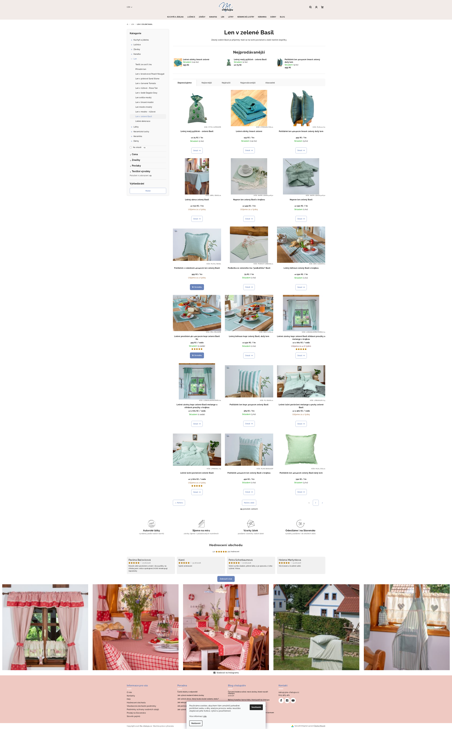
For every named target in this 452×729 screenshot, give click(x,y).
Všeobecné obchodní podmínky (141, 706)
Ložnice (137, 44)
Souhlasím (256, 707)
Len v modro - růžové (145, 112)
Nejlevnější (207, 83)
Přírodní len (140, 69)
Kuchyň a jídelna (141, 40)
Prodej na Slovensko (136, 713)
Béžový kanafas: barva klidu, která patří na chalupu (249, 700)
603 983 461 (284, 695)
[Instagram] (287, 700)
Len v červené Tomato (145, 83)
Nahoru (180, 503)
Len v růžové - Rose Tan (146, 88)
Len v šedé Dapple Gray (146, 93)
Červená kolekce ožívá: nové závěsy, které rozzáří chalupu (248, 692)
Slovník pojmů (133, 716)
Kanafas (137, 54)
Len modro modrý (143, 107)
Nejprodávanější (247, 83)
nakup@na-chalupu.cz (289, 692)
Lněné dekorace (142, 121)
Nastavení (195, 723)
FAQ (129, 699)
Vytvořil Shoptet (301, 726)
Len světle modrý (143, 97)
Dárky (136, 141)
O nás (129, 692)
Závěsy (137, 49)
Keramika (138, 136)
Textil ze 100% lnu (143, 64)
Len (135, 59)
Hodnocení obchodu (226, 545)
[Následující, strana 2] (316, 503)
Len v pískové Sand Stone (147, 79)
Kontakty (131, 696)
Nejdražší (226, 83)
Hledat (148, 191)
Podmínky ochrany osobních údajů (143, 709)
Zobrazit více (226, 579)
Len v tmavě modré (144, 102)
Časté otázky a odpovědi (187, 692)
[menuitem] (175, 17)
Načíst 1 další (249, 503)
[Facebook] (281, 700)
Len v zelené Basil (143, 116)
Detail (195, 150)
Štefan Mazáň (319, 726)
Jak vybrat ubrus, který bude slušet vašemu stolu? (198, 699)
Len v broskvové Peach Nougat (149, 74)
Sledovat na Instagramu (228, 673)
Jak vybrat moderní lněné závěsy (190, 695)
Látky (136, 127)
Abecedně (270, 83)
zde (205, 716)
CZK (128, 7)
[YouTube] (293, 700)
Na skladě (139, 147)
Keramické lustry (141, 131)
